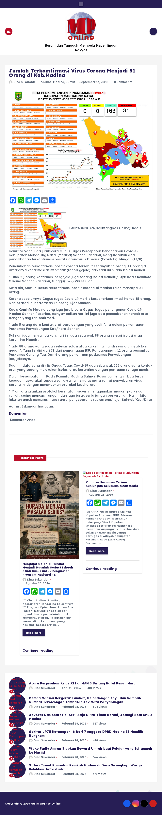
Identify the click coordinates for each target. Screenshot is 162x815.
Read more (33, 632)
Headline (45, 82)
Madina (58, 82)
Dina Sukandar (24, 82)
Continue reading (39, 650)
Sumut (70, 82)
